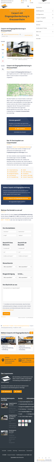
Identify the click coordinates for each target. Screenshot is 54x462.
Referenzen (7, 391)
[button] (20, 88)
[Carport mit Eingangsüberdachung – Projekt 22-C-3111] (8, 344)
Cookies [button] (9, 450)
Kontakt (31, 2)
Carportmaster (41, 459)
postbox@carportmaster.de (30, 358)
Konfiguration (31, 414)
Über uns (30, 401)
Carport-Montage (27, 175)
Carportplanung (13, 170)
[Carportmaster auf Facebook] (26, 421)
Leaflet (20, 95)
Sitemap (15, 450)
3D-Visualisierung (13, 177)
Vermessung (12, 175)
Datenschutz (22, 450)
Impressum (29, 450)
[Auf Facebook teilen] (3, 53)
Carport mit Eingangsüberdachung (11, 34)
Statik (24, 170)
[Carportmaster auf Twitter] (29, 421)
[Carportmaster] (4, 6)
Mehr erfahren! (21, 128)
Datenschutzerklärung (8, 310)
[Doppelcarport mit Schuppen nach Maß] (5, 417)
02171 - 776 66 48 (5, 220)
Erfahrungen (31, 406)
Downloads (31, 409)
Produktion (25, 173)
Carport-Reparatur (28, 177)
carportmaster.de (28, 35)
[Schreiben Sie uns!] (3, 45)
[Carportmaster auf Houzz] (26, 424)
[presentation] (7, 49)
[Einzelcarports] (5, 433)
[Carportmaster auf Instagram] (19, 424)
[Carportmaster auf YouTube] (23, 421)
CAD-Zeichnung (27, 172)
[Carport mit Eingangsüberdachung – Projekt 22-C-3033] (25, 344)
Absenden (6, 313)
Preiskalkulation (13, 172)
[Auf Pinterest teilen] (3, 61)
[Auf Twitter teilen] (3, 57)
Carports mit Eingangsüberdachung (18, 198)
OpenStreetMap (25, 95)
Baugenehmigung (13, 173)
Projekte (30, 416)
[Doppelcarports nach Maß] (5, 405)
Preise (18, 391)
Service (30, 411)
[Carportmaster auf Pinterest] (23, 424)
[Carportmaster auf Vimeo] (19, 421)
